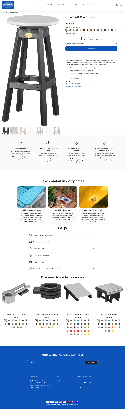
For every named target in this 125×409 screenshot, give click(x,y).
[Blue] (26, 320)
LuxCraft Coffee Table (47, 314)
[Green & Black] (19, 327)
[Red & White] (16, 331)
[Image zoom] (31, 70)
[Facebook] (80, 383)
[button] (91, 49)
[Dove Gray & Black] (66, 30)
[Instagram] (85, 383)
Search (58, 380)
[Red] (9, 331)
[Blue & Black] (5, 324)
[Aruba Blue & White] (73, 30)
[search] (113, 5)
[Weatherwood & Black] (70, 33)
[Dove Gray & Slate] (108, 30)
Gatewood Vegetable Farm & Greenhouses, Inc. (65, 404)
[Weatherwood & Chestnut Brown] (73, 33)
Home (3, 12)
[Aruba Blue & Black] (16, 320)
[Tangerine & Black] (23, 331)
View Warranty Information (73, 86)
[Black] (84, 30)
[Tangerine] (19, 331)
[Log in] (117, 5)
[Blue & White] (16, 324)
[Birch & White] (80, 30)
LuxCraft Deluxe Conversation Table (16, 314)
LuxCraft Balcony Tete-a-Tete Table (109, 314)
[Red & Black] (12, 331)
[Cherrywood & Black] (105, 30)
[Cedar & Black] (91, 30)
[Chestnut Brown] (94, 30)
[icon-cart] (121, 5)
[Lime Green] (23, 327)
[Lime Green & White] (5, 331)
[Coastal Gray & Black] (101, 30)
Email (32, 362)
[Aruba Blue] (12, 320)
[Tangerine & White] (26, 331)
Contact (37, 387)
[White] (115, 30)
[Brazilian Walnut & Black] (87, 30)
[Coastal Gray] (98, 30)
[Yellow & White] (26, 334)
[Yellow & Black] (23, 334)
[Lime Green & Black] (26, 327)
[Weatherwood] (66, 33)
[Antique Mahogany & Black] (77, 30)
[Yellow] (19, 334)
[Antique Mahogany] (70, 30)
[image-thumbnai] (6, 130)
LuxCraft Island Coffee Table (78, 314)
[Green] (112, 30)
